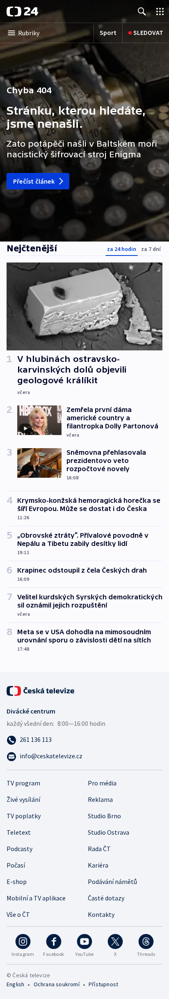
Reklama (100, 799)
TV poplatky (24, 816)
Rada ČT (99, 849)
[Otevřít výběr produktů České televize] (160, 11)
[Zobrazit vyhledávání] (142, 11)
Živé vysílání (23, 799)
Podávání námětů (112, 881)
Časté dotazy (106, 898)
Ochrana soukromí (57, 984)
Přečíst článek (34, 181)
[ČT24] (22, 11)
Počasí (16, 865)
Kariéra (98, 865)
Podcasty (19, 849)
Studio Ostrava (108, 832)
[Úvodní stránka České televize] (41, 690)
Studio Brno (104, 816)
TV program (23, 783)
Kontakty (101, 914)
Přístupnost (103, 984)
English (15, 984)
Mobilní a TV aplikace (36, 898)
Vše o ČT (18, 914)
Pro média (102, 783)
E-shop (17, 881)
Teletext (19, 832)
